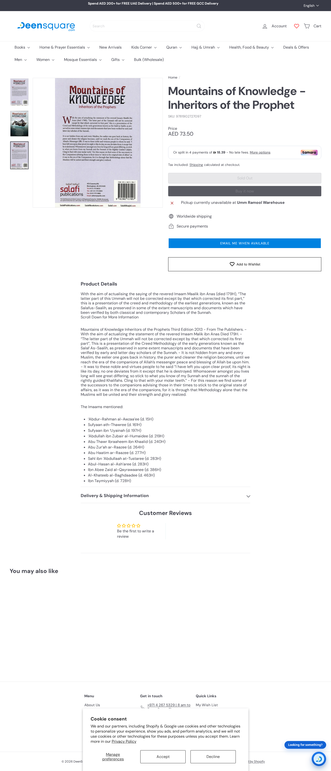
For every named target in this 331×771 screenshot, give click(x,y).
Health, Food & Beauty (249, 47)
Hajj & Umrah (203, 47)
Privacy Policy (124, 741)
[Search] (199, 26)
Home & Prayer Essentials (62, 47)
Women (43, 59)
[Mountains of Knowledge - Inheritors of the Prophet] (34, 624)
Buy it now (245, 191)
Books (20, 47)
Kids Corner (142, 47)
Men (19, 59)
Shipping (196, 165)
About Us (92, 705)
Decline (213, 756)
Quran (172, 47)
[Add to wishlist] (51, 591)
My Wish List (207, 705)
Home (172, 77)
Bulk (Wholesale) (149, 59)
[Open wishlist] (296, 26)
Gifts (116, 59)
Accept (163, 756)
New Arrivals (110, 47)
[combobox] (147, 26)
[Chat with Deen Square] (319, 759)
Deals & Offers (296, 47)
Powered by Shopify (250, 761)
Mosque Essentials (81, 59)
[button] (244, 243)
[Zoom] (98, 142)
